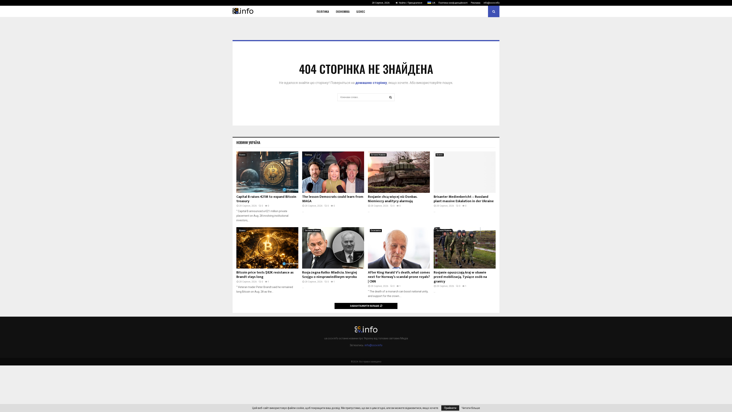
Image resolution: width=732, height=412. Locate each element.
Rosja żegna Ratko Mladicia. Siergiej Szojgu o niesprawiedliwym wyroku (329, 275)
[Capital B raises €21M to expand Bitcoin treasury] (267, 172)
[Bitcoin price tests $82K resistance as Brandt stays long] (267, 248)
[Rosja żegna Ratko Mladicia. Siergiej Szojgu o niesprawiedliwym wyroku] (333, 248)
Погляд (308, 155)
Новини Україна (248, 142)
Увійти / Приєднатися (410, 3)
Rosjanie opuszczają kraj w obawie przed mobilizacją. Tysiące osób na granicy (460, 277)
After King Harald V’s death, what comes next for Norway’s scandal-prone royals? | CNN (399, 277)
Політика (323, 11)
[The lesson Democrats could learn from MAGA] (333, 172)
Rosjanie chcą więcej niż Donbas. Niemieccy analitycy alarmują (392, 199)
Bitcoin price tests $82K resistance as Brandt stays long (265, 275)
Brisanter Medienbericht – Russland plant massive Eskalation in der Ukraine (464, 199)
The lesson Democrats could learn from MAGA (332, 199)
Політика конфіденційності (453, 3)
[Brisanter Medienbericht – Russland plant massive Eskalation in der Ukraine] (465, 172)
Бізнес (360, 11)
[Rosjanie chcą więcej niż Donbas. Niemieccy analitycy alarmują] (399, 172)
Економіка (343, 11)
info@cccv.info (491, 3)
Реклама (475, 3)
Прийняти (450, 408)
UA (433, 3)
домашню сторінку (371, 83)
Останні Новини (378, 155)
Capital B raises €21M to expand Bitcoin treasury (266, 199)
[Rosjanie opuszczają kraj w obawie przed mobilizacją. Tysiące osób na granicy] (465, 248)
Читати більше (471, 408)
